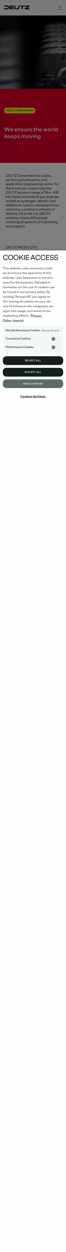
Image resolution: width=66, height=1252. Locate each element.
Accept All (33, 372)
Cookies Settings (33, 396)
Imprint (18, 320)
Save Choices (33, 383)
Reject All (33, 360)
